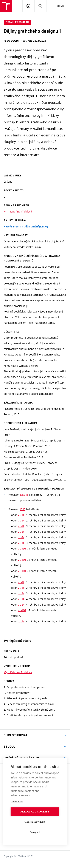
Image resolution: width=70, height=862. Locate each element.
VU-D (21, 515)
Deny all (34, 832)
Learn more (16, 801)
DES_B (24, 494)
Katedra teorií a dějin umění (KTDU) (26, 226)
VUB (22, 509)
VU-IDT (22, 548)
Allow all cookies (34, 811)
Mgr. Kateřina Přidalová (18, 211)
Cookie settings (34, 822)
